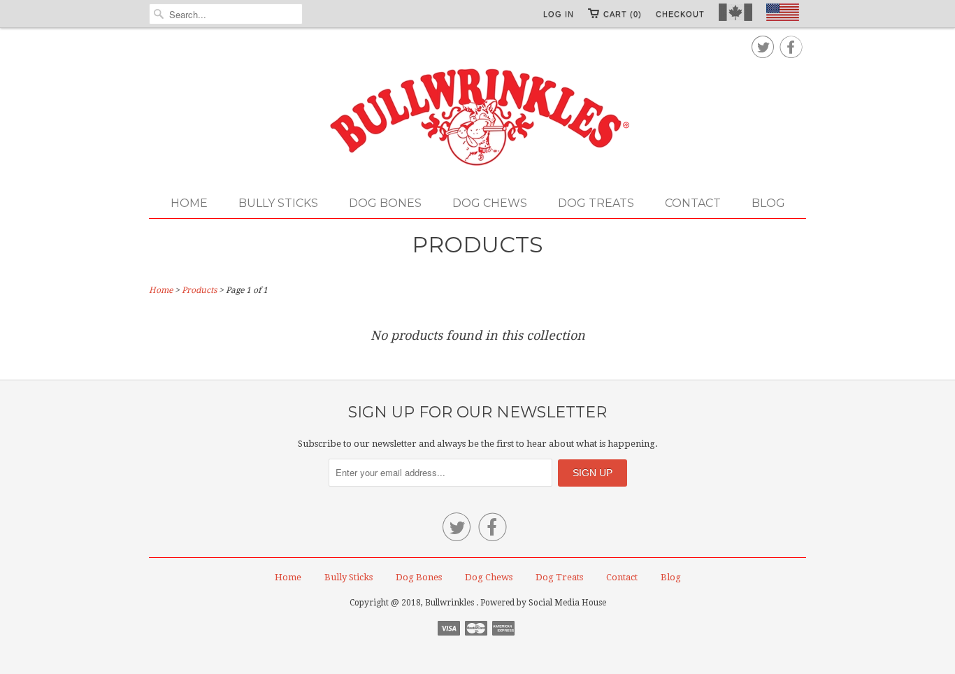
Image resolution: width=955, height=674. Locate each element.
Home (189, 203)
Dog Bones (385, 203)
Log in (558, 14)
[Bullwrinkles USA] (477, 118)
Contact (693, 203)
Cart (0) (622, 14)
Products (477, 244)
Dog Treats (596, 203)
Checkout (680, 14)
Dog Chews (489, 203)
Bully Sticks (278, 203)
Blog (768, 203)
